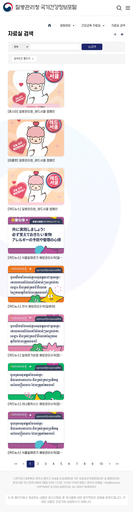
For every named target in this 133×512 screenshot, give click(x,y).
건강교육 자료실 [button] (90, 25)
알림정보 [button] (65, 25)
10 (101, 464)
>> (117, 464)
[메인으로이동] (49, 25)
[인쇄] (122, 35)
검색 (93, 46)
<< (15, 464)
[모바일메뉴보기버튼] (127, 8)
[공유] (115, 35)
